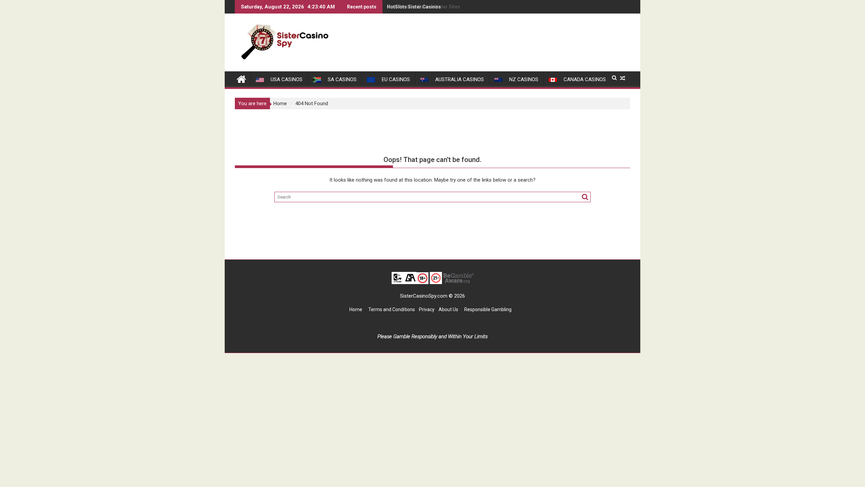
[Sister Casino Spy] (241, 78)
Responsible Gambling (488, 309)
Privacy (427, 309)
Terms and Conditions (391, 309)
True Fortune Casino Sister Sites (423, 6)
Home (355, 309)
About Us (449, 309)
